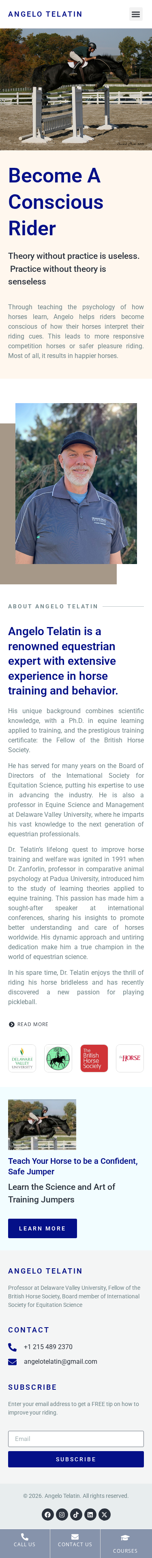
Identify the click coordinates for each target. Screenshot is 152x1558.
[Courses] (125, 1537)
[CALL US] (24, 1537)
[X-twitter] (104, 1514)
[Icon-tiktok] (76, 1514)
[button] (136, 14)
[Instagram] (62, 1514)
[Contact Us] (75, 1537)
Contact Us (75, 1544)
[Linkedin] (90, 1514)
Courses (125, 1550)
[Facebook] (48, 1514)
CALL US (25, 1544)
